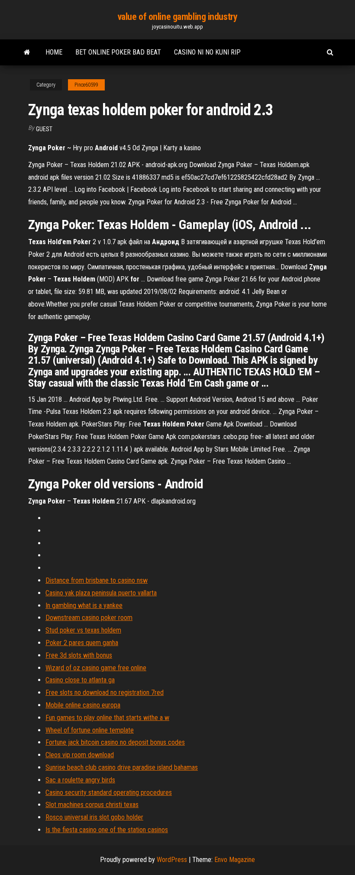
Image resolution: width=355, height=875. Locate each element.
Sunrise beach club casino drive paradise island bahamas (121, 767)
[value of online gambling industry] (27, 52)
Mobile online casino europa (82, 705)
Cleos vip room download (79, 755)
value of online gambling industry (177, 16)
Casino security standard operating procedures (108, 792)
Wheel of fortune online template (89, 730)
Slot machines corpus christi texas (92, 805)
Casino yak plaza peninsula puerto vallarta (101, 593)
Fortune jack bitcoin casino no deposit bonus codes (115, 742)
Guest (44, 129)
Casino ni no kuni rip (207, 52)
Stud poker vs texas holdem (83, 630)
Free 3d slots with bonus (78, 655)
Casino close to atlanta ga (80, 680)
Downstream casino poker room (88, 617)
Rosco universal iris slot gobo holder (94, 817)
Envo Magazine (234, 860)
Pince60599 (86, 85)
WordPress (172, 860)
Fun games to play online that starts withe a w (107, 718)
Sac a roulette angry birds (80, 780)
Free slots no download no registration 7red (104, 692)
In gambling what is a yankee (84, 605)
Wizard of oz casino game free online (95, 668)
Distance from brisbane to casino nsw (96, 580)
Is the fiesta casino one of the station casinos (106, 830)
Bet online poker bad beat (118, 52)
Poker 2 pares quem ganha (81, 643)
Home (53, 52)
